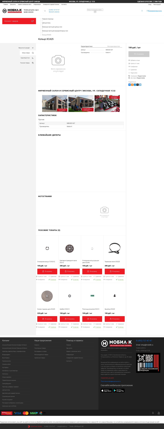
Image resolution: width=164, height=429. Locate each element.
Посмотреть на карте (107, 378)
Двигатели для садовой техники (11, 393)
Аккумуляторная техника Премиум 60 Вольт (14, 348)
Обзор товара (26, 53)
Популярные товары (40, 348)
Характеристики (25, 58)
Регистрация (157, 4)
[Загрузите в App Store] (106, 390)
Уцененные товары (39, 358)
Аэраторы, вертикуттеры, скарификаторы (14, 351)
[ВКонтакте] (129, 85)
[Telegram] (140, 85)
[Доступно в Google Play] (119, 390)
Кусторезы (5, 367)
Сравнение (53, 276)
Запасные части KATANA (9, 406)
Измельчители (6, 364)
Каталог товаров (11, 21)
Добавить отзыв (135, 60)
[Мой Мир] (135, 85)
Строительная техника (8, 396)
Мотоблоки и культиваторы (10, 370)
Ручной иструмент (7, 399)
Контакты (64, 4)
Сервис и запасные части (24, 4)
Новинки (36, 345)
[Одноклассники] (132, 85)
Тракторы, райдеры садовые (10, 386)
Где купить (13, 4)
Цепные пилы (6, 390)
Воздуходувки (6, 354)
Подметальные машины (9, 380)
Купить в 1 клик (42, 276)
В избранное (41, 279)
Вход (150, 4)
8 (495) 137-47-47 (54, 10)
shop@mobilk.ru (147, 345)
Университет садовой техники (51, 4)
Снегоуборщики (6, 383)
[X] (137, 85)
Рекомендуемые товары (41, 354)
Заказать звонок (54, 12)
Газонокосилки (6, 361)
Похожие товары (25, 63)
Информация (37, 4)
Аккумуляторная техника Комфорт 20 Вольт (14, 345)
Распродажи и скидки (40, 351)
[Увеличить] (58, 63)
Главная (5, 4)
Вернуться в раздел (24, 48)
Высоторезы (5, 358)
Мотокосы (5, 374)
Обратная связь (36, 426)
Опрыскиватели (6, 377)
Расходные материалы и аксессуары (12, 403)
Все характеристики (114, 46)
